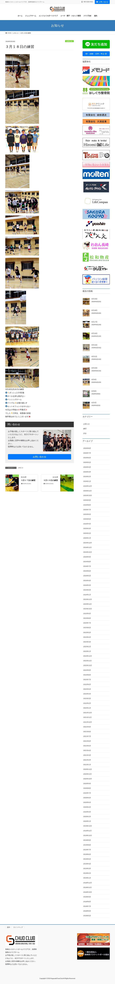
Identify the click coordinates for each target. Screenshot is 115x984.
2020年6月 (87, 798)
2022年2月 (87, 703)
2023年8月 (87, 618)
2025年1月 (87, 538)
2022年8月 (87, 675)
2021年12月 (87, 713)
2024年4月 (87, 580)
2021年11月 (87, 717)
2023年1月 (87, 651)
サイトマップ (18, 927)
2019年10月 (87, 835)
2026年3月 (87, 472)
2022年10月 (87, 665)
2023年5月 (87, 632)
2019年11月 (87, 831)
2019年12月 (87, 826)
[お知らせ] (12, 483)
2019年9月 (87, 840)
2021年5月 (87, 746)
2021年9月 (87, 727)
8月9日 (94, 379)
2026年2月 (87, 476)
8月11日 (94, 356)
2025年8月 (87, 505)
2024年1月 (87, 595)
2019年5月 (87, 859)
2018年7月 (87, 906)
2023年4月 (87, 637)
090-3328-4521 (88, 2)
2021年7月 (87, 736)
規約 (8, 927)
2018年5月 (87, 916)
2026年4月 (87, 467)
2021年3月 (87, 755)
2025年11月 (87, 491)
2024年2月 (87, 590)
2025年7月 (87, 510)
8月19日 (94, 299)
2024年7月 (87, 566)
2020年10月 (87, 779)
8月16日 (94, 333)
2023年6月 (87, 628)
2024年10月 (87, 552)
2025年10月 (87, 495)
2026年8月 (87, 448)
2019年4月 (87, 864)
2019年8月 (87, 845)
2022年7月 (87, 679)
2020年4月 (87, 807)
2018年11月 (87, 887)
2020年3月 (87, 812)
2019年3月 (87, 868)
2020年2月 (87, 816)
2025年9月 (87, 500)
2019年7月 (87, 850)
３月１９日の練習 (50, 480)
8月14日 (94, 345)
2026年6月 (87, 458)
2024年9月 (87, 557)
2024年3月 (87, 585)
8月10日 (94, 368)
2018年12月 (87, 883)
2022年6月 (87, 684)
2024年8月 (87, 561)
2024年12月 (87, 543)
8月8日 (94, 391)
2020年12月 (87, 769)
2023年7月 (87, 623)
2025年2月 (87, 533)
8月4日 (94, 402)
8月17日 (94, 322)
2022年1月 (87, 708)
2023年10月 (87, 609)
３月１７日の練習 (28, 480)
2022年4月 (87, 694)
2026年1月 (87, 481)
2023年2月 (87, 646)
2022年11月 (87, 661)
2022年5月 (87, 689)
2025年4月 (87, 524)
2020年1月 (87, 821)
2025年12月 (87, 486)
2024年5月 (87, 576)
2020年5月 (87, 802)
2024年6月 (87, 571)
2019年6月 (87, 854)
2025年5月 (87, 519)
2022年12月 (87, 656)
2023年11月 (87, 604)
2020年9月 (87, 783)
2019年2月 (87, 873)
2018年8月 (87, 901)
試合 (84, 433)
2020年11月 (87, 774)
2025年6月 (87, 514)
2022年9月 (87, 670)
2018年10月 (87, 892)
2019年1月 (87, 878)
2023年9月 (87, 613)
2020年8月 (87, 788)
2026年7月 (87, 453)
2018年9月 (87, 897)
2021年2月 (87, 760)
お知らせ (69, 41)
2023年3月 (87, 642)
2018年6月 (87, 911)
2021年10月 (87, 722)
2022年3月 (87, 698)
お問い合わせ (103, 2)
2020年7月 (87, 793)
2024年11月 (87, 547)
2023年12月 (87, 599)
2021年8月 (87, 732)
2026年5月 (87, 462)
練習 (84, 429)
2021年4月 (87, 750)
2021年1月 (87, 764)
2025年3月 (87, 528)
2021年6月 (87, 741)
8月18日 (94, 310)
